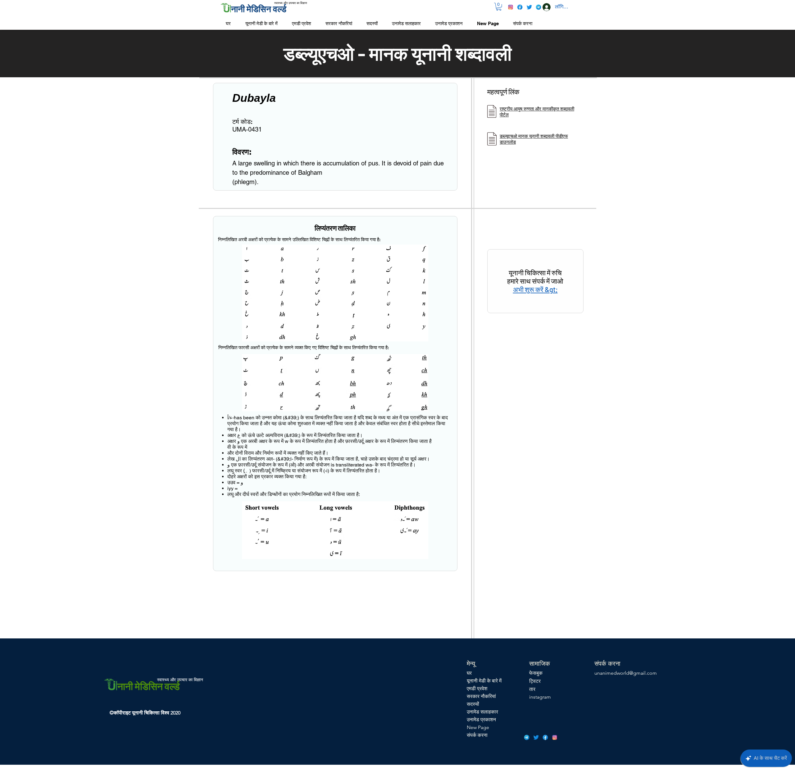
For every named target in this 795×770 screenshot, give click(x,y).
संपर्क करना (477, 735)
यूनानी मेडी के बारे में (484, 681)
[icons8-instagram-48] (510, 7)
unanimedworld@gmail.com (625, 673)
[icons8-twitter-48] (529, 7)
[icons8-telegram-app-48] (538, 7)
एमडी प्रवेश (477, 688)
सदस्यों (473, 704)
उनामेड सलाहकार (482, 712)
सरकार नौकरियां (481, 696)
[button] (498, 7)
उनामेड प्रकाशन (481, 720)
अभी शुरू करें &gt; (535, 289)
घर (469, 673)
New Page (478, 727)
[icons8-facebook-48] (520, 7)
